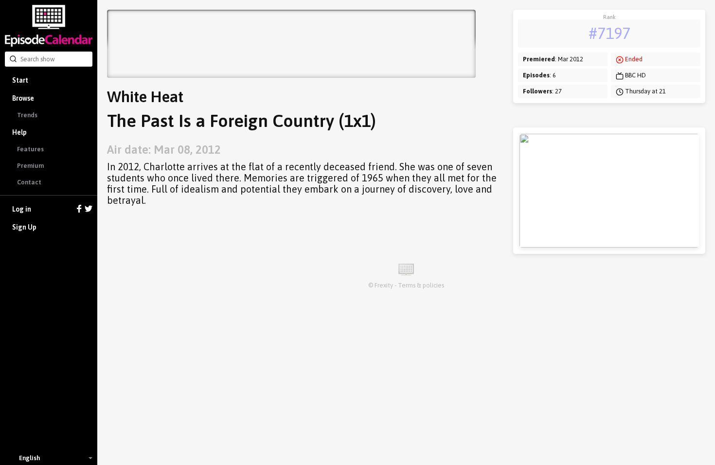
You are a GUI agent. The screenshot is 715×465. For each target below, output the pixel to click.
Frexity (384, 285)
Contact (29, 182)
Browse (23, 98)
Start (20, 80)
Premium (30, 165)
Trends (27, 115)
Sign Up (24, 227)
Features (30, 149)
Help (19, 132)
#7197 (609, 33)
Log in (21, 209)
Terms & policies (421, 285)
